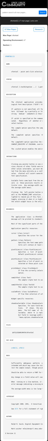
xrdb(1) (14, 348)
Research (39, 29)
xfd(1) (21, 348)
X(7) (16, 409)
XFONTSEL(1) (10, 56)
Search (42, 12)
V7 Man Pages (10, 29)
